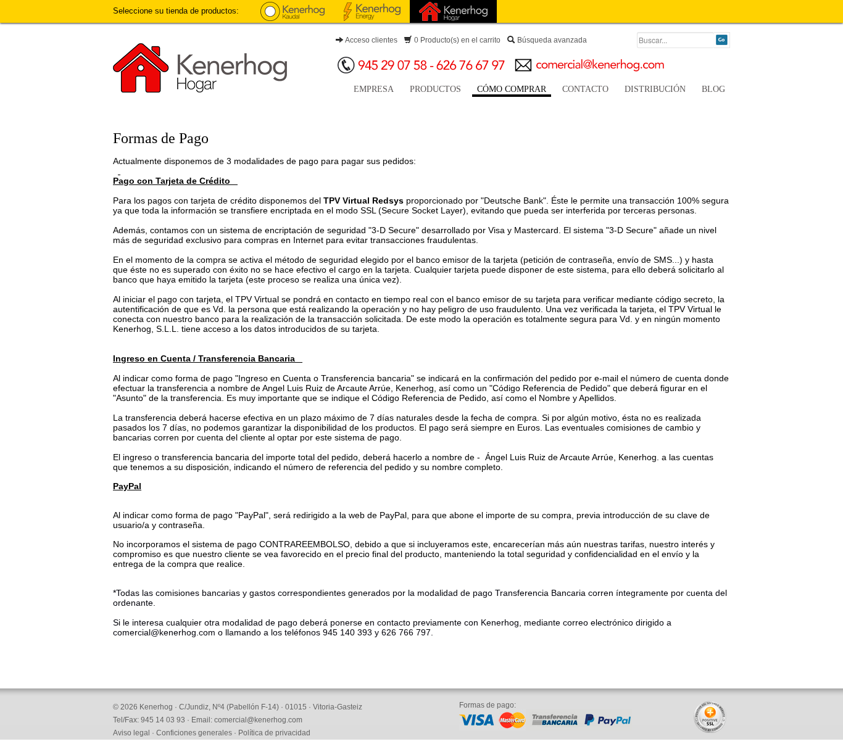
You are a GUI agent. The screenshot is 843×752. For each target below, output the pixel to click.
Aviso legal (131, 733)
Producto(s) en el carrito (457, 40)
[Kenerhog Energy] (372, 11)
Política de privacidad (274, 733)
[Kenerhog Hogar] (453, 11)
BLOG (713, 89)
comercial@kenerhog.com (258, 720)
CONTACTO (585, 89)
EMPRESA (374, 89)
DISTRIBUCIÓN (655, 89)
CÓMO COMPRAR (511, 89)
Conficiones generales (194, 733)
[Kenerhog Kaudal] (292, 11)
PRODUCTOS (435, 89)
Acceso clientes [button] (370, 40)
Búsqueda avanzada (551, 40)
